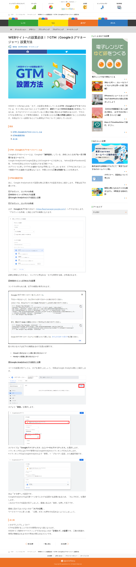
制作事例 (119, 3)
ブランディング (44, 29)
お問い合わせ (58, 556)
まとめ (15, 139)
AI (11, 29)
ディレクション (20, 29)
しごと (23, 23)
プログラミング (58, 29)
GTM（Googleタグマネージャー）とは (27, 132)
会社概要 (49, 556)
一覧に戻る (47, 544)
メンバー (51, 3)
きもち (113, 23)
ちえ (53, 23)
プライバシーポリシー (71, 556)
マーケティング (31, 14)
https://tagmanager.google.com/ (51, 209)
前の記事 (30, 544)
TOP (12, 14)
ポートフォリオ (84, 556)
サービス (34, 3)
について (17, 3)
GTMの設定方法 (19, 135)
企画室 (85, 3)
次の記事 (64, 544)
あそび (83, 23)
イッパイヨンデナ (102, 3)
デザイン (32, 29)
